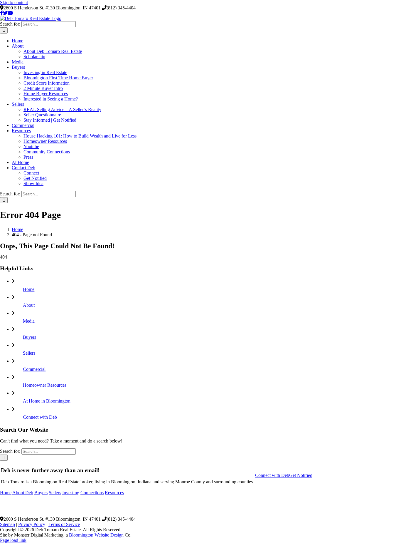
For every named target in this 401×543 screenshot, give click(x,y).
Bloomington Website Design (96, 534)
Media (29, 321)
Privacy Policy (31, 524)
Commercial (34, 369)
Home (28, 289)
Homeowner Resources (44, 385)
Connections (92, 492)
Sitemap (7, 524)
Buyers (29, 337)
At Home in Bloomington (46, 400)
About (29, 305)
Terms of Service (64, 524)
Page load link (13, 540)
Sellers (29, 353)
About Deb (22, 492)
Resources (114, 492)
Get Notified (300, 475)
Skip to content (14, 2)
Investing (70, 492)
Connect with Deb (40, 417)
